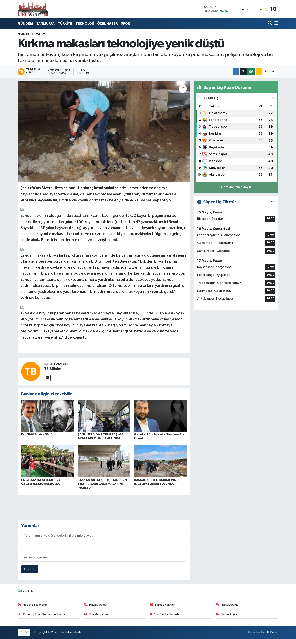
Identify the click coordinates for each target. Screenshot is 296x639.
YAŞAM (40, 33)
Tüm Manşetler (98, 614)
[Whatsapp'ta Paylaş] (251, 71)
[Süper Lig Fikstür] (273, 202)
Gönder (30, 569)
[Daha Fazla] (259, 71)
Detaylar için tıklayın (236, 187)
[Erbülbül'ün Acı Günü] (47, 415)
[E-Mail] (47, 378)
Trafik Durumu (229, 604)
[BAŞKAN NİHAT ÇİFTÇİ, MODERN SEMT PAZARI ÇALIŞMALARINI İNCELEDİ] (104, 461)
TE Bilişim (272, 632)
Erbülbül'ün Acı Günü (36, 434)
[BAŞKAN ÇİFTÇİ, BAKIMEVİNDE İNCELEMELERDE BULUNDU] (160, 461)
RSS (26, 632)
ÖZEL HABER (107, 23)
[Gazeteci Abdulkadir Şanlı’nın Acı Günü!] (160, 415)
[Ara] (270, 23)
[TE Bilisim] (30, 371)
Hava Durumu (98, 604)
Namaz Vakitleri (165, 604)
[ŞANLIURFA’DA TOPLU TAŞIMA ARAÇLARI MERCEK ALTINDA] (104, 415)
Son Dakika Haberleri (167, 614)
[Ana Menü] (275, 23)
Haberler (24, 33)
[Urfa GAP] (33, 9)
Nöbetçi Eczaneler (35, 604)
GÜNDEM (25, 23)
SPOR (125, 23)
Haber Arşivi (229, 614)
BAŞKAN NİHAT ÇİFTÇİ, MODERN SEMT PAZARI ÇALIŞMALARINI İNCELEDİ (102, 483)
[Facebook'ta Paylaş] (236, 71)
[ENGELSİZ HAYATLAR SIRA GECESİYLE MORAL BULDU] (47, 461)
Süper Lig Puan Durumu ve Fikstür (43, 614)
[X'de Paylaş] (243, 71)
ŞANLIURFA (45, 23)
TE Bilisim (52, 369)
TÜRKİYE (65, 23)
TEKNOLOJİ (85, 23)
